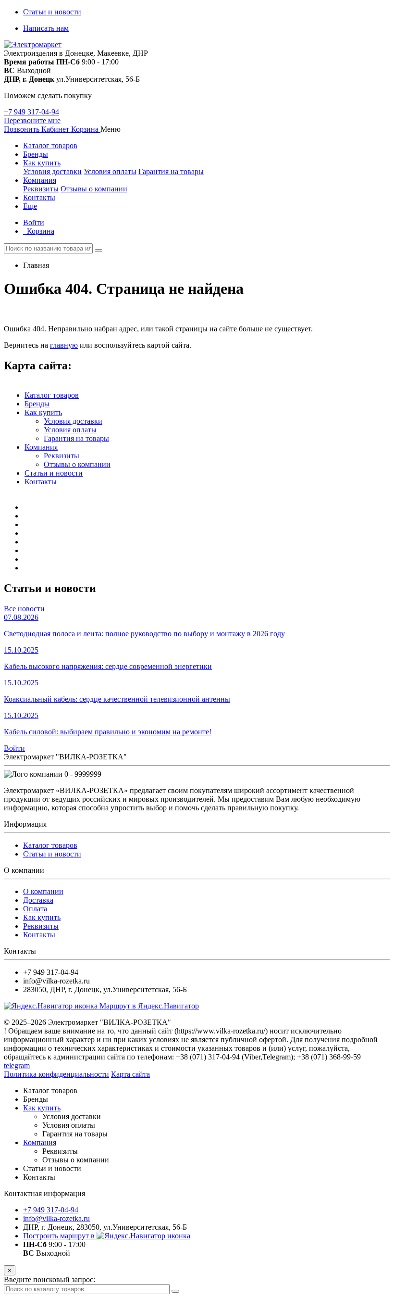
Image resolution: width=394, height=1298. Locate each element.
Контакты (39, 197)
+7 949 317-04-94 (31, 112)
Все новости (24, 609)
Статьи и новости (52, 12)
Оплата (35, 909)
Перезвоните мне (32, 120)
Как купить (42, 163)
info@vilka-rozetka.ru (56, 1218)
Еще (30, 206)
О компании (43, 891)
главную (64, 345)
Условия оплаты (110, 171)
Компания (39, 180)
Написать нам (46, 28)
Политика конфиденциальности (56, 1074)
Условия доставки (52, 171)
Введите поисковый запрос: (49, 1279)
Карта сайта (130, 1074)
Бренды (35, 154)
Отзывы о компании (94, 189)
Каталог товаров (50, 145)
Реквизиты (41, 189)
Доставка (38, 900)
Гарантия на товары (171, 171)
